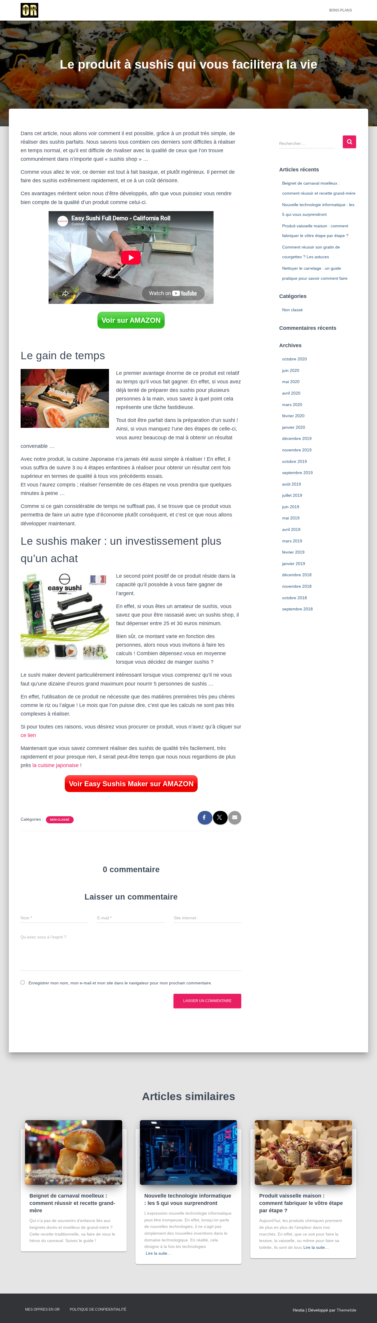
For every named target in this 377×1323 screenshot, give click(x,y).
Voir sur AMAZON (131, 320)
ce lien (28, 735)
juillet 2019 (292, 495)
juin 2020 (290, 370)
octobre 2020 (294, 359)
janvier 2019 (293, 563)
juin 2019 (290, 506)
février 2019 (293, 552)
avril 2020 (291, 393)
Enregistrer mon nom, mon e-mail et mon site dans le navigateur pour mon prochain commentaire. (120, 983)
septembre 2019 (297, 472)
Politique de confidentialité (98, 1309)
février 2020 (293, 415)
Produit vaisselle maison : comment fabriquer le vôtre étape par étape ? (301, 1203)
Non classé (60, 819)
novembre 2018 (297, 586)
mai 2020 (291, 381)
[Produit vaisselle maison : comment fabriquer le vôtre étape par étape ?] (303, 1152)
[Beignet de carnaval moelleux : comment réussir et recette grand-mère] (73, 1152)
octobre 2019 (294, 461)
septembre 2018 (297, 609)
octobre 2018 (294, 597)
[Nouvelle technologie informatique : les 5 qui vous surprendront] (188, 1152)
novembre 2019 (297, 450)
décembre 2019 (297, 438)
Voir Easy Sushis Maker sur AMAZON (131, 784)
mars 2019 (292, 541)
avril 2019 (291, 529)
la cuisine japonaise (56, 765)
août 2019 (291, 484)
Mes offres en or (42, 1309)
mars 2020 (292, 404)
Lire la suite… (158, 1253)
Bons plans (340, 10)
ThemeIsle (346, 1310)
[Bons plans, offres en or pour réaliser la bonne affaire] (29, 10)
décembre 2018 (297, 574)
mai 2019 (291, 518)
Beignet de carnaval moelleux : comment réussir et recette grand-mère (72, 1203)
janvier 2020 (293, 427)
